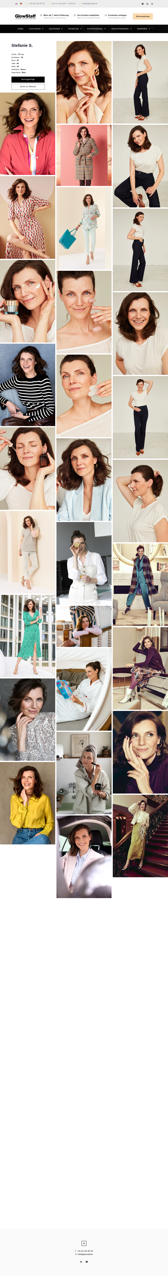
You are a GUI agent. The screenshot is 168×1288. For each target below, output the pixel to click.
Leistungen (34, 29)
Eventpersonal (95, 29)
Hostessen (54, 29)
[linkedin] (147, 4)
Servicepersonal (120, 29)
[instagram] (152, 4)
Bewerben (142, 29)
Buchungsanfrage (143, 16)
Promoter (73, 29)
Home (20, 29)
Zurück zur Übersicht (28, 87)
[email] (143, 4)
